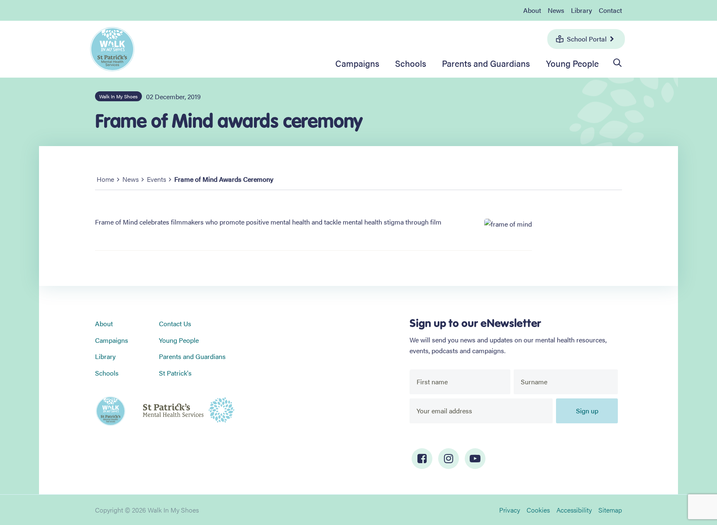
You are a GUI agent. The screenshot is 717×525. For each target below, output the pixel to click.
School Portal (587, 39)
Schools (410, 63)
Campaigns (357, 63)
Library (581, 10)
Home (105, 179)
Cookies (538, 510)
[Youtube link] (475, 458)
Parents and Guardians (486, 63)
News (556, 10)
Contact (610, 10)
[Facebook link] (422, 458)
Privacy (509, 510)
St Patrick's (175, 373)
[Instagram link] (448, 458)
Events (156, 179)
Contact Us (175, 323)
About (532, 10)
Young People (572, 63)
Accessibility (574, 510)
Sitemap (610, 510)
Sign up (587, 410)
